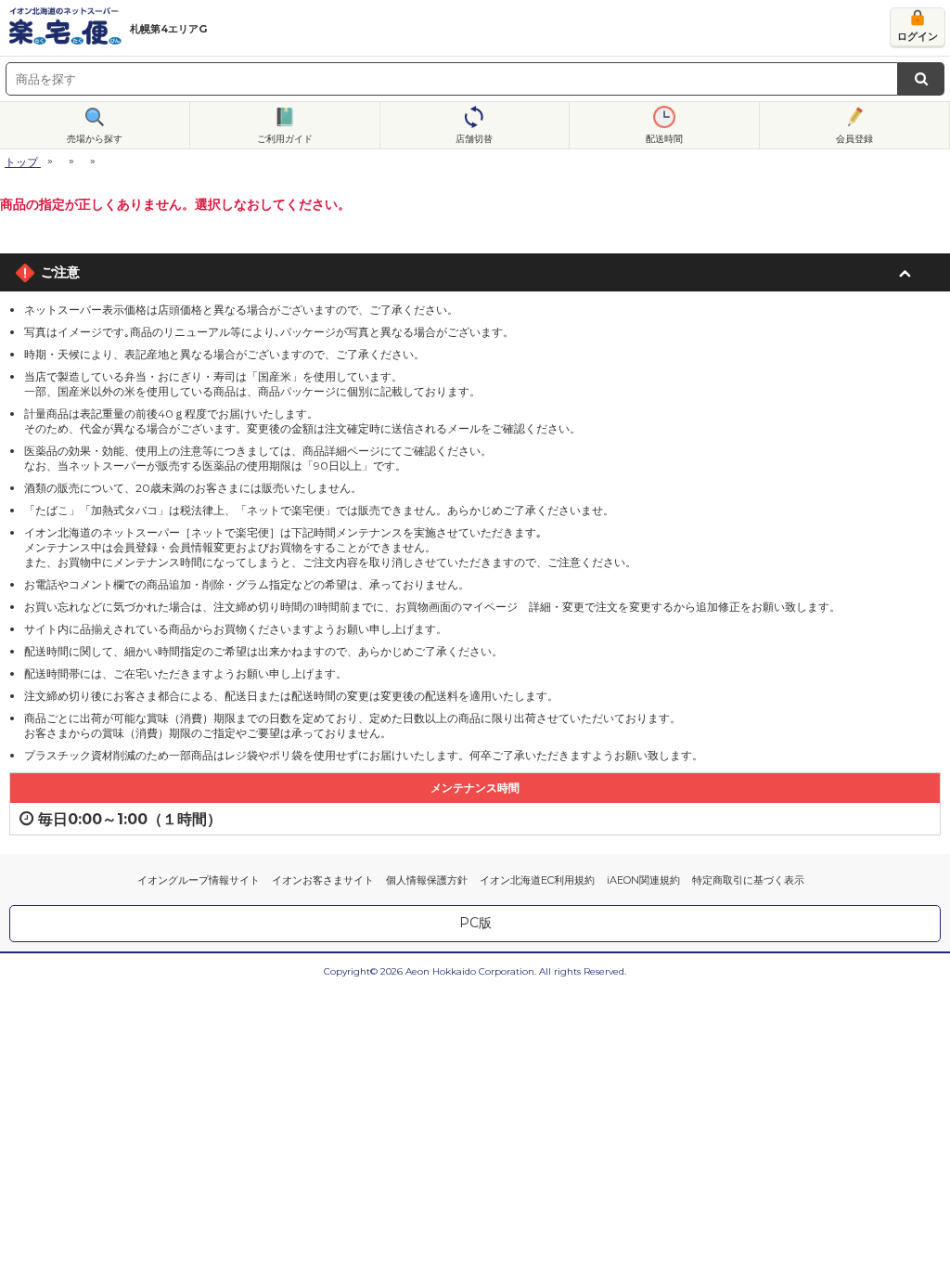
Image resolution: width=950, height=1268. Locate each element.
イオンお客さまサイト (323, 879)
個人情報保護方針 (427, 879)
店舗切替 (474, 139)
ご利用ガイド (285, 139)
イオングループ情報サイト (198, 879)
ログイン (917, 36)
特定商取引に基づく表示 (748, 879)
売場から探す (94, 139)
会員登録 (854, 139)
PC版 (475, 922)
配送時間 (664, 139)
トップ (21, 162)
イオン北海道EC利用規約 (537, 879)
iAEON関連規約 (643, 879)
